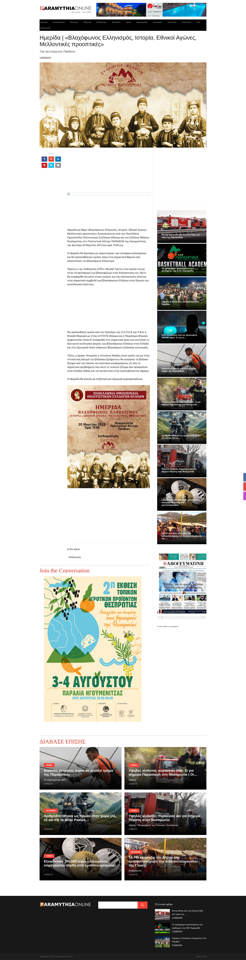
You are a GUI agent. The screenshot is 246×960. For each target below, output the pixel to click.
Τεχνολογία (186, 22)
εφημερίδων (175, 626)
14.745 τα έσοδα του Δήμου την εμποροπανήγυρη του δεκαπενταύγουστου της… (181, 536)
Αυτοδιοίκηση (59, 22)
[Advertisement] (108, 172)
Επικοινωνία (45, 28)
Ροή (198, 22)
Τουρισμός (157, 22)
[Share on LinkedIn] (58, 159)
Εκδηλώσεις (101, 22)
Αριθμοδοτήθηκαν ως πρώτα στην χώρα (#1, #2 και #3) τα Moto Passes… (80, 818)
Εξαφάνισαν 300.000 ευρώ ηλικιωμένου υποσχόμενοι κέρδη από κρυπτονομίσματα (180, 502)
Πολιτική (43, 22)
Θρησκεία (116, 22)
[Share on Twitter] (51, 165)
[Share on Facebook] (44, 159)
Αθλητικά (87, 22)
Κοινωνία (74, 22)
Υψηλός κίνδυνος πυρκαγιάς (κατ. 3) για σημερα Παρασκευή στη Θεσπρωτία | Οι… (163, 772)
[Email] (58, 165)
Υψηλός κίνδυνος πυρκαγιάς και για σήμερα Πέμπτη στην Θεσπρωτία (178, 470)
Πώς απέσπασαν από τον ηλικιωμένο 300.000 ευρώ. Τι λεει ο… (179, 336)
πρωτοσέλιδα (163, 626)
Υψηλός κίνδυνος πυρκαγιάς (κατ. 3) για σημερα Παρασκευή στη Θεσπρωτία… (180, 403)
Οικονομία (172, 22)
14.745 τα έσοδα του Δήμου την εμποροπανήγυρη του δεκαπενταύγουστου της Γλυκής (163, 861)
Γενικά (128, 22)
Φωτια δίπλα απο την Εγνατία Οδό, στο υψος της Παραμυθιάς (180, 235)
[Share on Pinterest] (44, 165)
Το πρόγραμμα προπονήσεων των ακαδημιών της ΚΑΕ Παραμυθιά (177, 269)
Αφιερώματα (141, 22)
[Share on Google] (51, 159)
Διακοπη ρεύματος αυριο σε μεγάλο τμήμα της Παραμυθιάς (178, 369)
